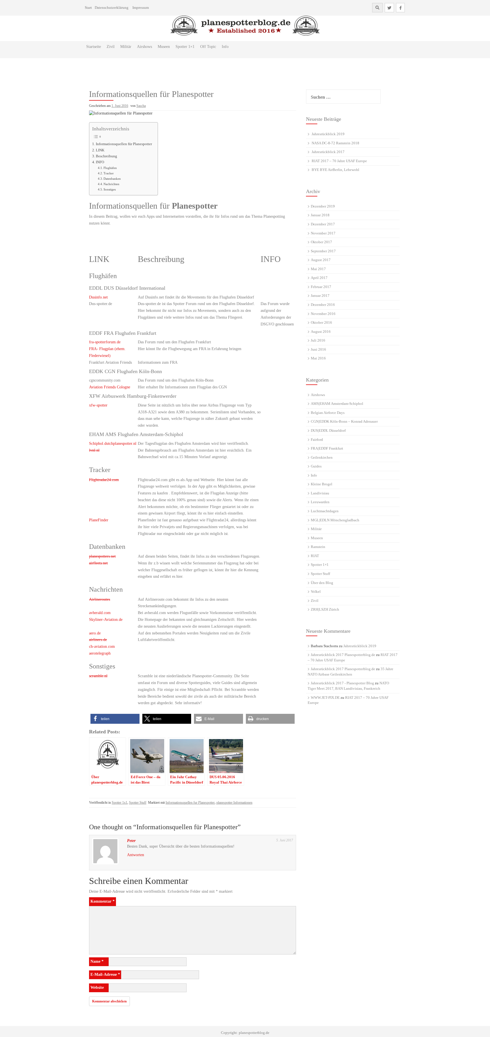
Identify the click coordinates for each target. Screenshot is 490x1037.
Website (97, 987)
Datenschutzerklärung (111, 7)
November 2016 (323, 314)
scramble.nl (98, 676)
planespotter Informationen (234, 803)
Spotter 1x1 (119, 803)
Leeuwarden (320, 502)
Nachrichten (111, 184)
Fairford (317, 439)
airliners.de (98, 640)
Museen (164, 47)
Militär (125, 47)
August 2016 (321, 331)
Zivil (111, 47)
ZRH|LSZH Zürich (325, 609)
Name (97, 961)
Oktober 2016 (321, 322)
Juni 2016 (318, 349)
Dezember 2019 (323, 206)
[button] (115, 719)
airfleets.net (98, 563)
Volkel (316, 591)
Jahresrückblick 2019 (328, 134)
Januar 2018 (320, 215)
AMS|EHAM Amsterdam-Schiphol (337, 403)
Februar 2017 (321, 287)
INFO (100, 162)
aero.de (95, 633)
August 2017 (321, 260)
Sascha (141, 106)
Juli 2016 (318, 340)
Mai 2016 (318, 358)
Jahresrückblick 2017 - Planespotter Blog (342, 683)
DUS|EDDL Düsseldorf (328, 430)
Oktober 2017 (321, 242)
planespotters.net (102, 556)
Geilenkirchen (322, 457)
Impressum (140, 7)
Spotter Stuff (137, 803)
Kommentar (102, 901)
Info (225, 47)
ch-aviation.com (102, 646)
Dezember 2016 (323, 304)
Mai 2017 (318, 269)
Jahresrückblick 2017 (328, 152)
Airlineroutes (99, 599)
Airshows (144, 47)
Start (88, 7)
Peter (131, 841)
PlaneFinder (98, 520)
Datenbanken (112, 178)
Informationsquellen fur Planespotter (190, 803)
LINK (100, 150)
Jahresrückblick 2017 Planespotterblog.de (343, 655)
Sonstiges (110, 189)
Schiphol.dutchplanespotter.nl (112, 443)
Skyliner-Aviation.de (105, 619)
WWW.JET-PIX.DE (325, 697)
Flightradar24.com (104, 480)
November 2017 (323, 233)
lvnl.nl (94, 450)
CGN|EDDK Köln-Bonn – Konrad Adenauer (344, 421)
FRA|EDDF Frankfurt (327, 448)
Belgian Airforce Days (328, 412)
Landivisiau (320, 493)
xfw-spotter (98, 405)
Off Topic (208, 47)
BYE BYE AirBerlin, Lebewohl (335, 170)
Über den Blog (322, 583)
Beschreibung (106, 156)
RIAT (315, 556)
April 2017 (319, 278)
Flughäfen (110, 168)
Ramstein (318, 547)
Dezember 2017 (323, 224)
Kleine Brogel (321, 484)
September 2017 (323, 251)
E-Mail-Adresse (105, 974)
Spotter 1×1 (185, 47)
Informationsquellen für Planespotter (124, 144)
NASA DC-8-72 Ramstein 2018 (335, 143)
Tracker (109, 173)
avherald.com (100, 613)
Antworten (135, 855)
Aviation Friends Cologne (109, 387)
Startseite (93, 47)
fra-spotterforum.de (105, 342)
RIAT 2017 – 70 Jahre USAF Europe (339, 161)
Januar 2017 (320, 295)
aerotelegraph (100, 653)
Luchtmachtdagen (325, 511)
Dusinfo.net (98, 297)
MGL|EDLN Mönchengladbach (335, 520)
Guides (316, 466)
